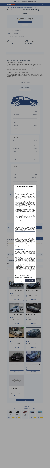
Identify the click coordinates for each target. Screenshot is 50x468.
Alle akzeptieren (30, 280)
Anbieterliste (30, 277)
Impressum (25, 277)
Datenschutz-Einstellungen (20, 280)
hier (31, 207)
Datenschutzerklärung (18, 277)
